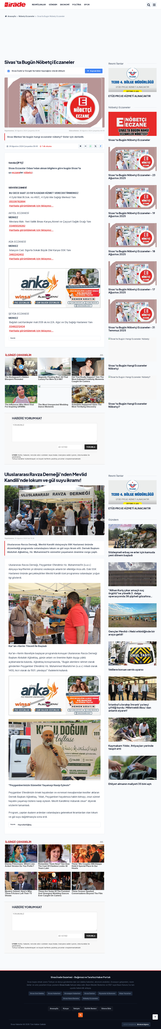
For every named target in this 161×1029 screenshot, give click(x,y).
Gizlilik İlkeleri (90, 1009)
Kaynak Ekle (95, 71)
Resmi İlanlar (39, 4)
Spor (86, 4)
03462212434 (17, 326)
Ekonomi (64, 4)
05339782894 (17, 201)
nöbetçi (28, 172)
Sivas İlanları (89, 993)
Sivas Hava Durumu (71, 998)
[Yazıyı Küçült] (85, 146)
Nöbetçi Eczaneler (27, 16)
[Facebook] (100, 146)
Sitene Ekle (106, 1009)
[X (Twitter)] (95, 146)
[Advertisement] (80, 37)
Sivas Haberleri (54, 993)
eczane (16, 172)
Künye (66, 1009)
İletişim (76, 1009)
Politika (76, 4)
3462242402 (16, 254)
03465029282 (17, 225)
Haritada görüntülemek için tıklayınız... (31, 205)
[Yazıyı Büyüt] (80, 146)
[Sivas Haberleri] (15, 4)
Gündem (53, 4)
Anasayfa (11, 16)
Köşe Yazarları (125, 993)
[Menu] (154, 4)
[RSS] (80, 1015)
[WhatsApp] (90, 146)
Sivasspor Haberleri (72, 993)
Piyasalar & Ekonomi (107, 993)
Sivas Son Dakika (37, 993)
